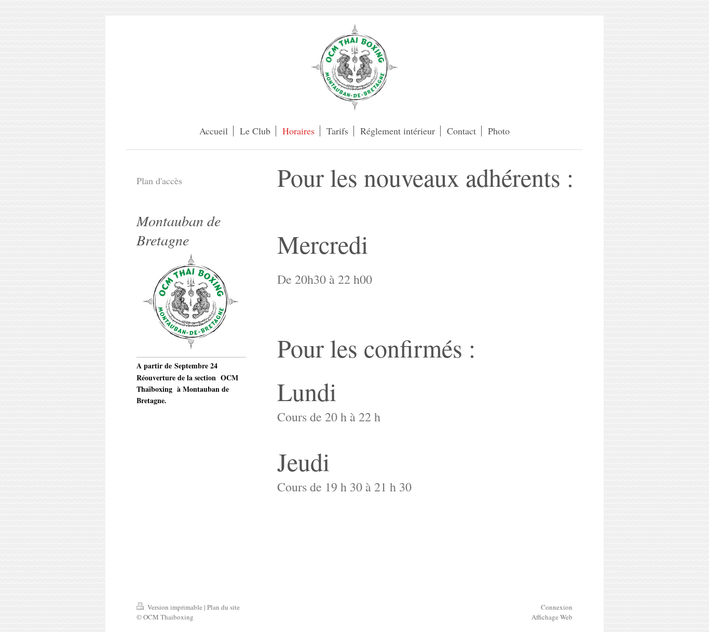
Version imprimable (175, 607)
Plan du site (223, 607)
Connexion (556, 607)
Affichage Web (551, 617)
